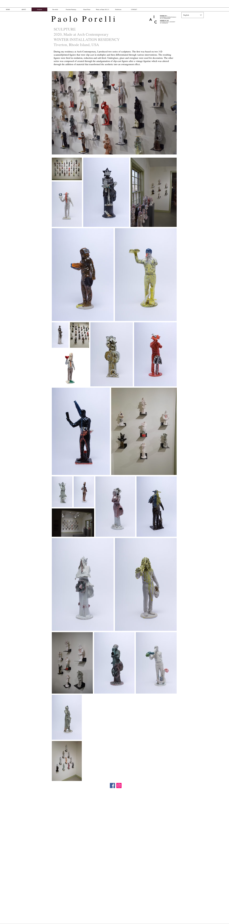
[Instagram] (119, 785)
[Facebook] (112, 785)
